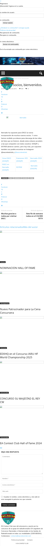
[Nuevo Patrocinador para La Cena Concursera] (22, 288)
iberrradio (17, 178)
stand (31, 178)
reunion (25, 178)
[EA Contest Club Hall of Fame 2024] (22, 422)
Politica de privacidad (17, 540)
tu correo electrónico (7, 41)
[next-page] (1, 448)
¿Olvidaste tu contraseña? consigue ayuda (14, 28)
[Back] (1, 1)
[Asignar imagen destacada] (22, 122)
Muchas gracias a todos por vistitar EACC (9, 216)
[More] (22, 113)
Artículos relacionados (11, 227)
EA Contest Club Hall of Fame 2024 (21, 443)
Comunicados (4, 392)
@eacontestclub (21, 152)
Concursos (3, 348)
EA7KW (19, 167)
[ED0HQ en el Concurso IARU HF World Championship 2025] (22, 332)
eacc (11, 178)
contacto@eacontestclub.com (21, 536)
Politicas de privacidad (7, 30)
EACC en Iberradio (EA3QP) (5, 167)
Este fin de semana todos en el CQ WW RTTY (34, 216)
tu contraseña (4, 20)
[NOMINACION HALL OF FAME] (22, 246)
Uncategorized (5, 303)
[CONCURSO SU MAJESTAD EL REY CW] (22, 377)
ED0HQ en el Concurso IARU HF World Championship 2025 (19, 355)
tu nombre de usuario (7, 12)
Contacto (30, 540)
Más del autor (30, 227)
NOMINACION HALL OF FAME (17, 268)
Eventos (3, 262)
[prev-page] (0, 448)
